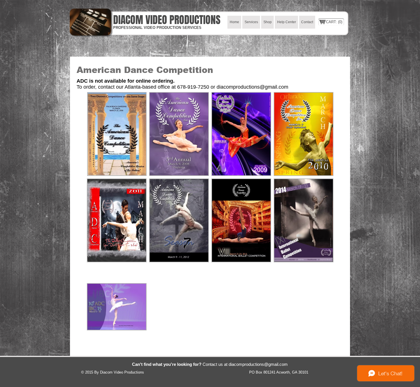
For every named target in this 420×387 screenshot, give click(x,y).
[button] (117, 134)
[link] (334, 22)
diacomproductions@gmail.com (252, 87)
